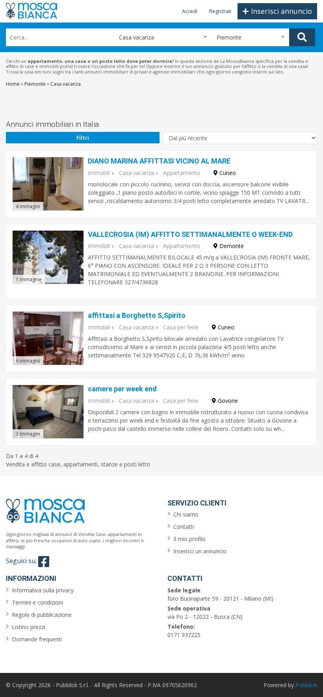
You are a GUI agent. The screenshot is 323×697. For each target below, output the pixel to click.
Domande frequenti (37, 639)
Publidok (306, 685)
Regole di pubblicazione (42, 614)
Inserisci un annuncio (199, 551)
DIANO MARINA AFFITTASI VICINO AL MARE (159, 161)
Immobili (99, 173)
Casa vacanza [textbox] (133, 37)
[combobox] (159, 37)
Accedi (189, 11)
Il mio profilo (189, 539)
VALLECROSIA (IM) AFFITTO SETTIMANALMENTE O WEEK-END (190, 234)
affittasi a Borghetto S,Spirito (137, 315)
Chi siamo (186, 514)
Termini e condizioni (37, 602)
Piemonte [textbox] (229, 37)
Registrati (220, 11)
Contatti (183, 526)
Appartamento (181, 173)
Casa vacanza (136, 173)
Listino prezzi (28, 627)
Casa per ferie (181, 327)
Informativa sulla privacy (43, 590)
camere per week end (122, 389)
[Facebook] (43, 561)
